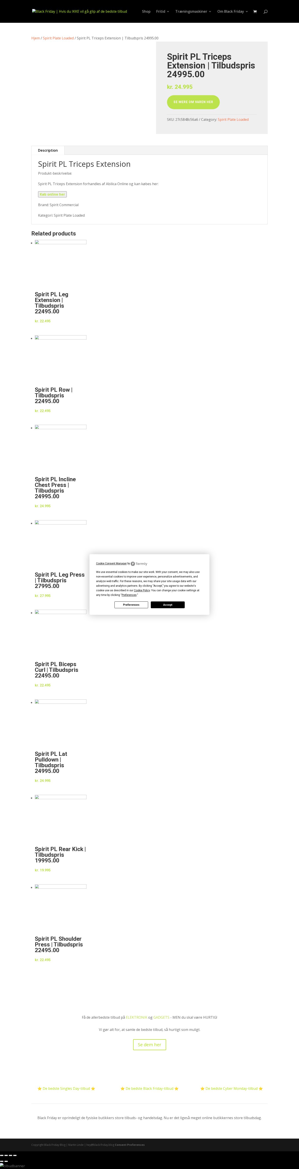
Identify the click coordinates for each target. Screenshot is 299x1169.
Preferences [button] (129, 595)
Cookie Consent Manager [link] (111, 563)
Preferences (131, 604)
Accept (167, 604)
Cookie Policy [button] (142, 590)
